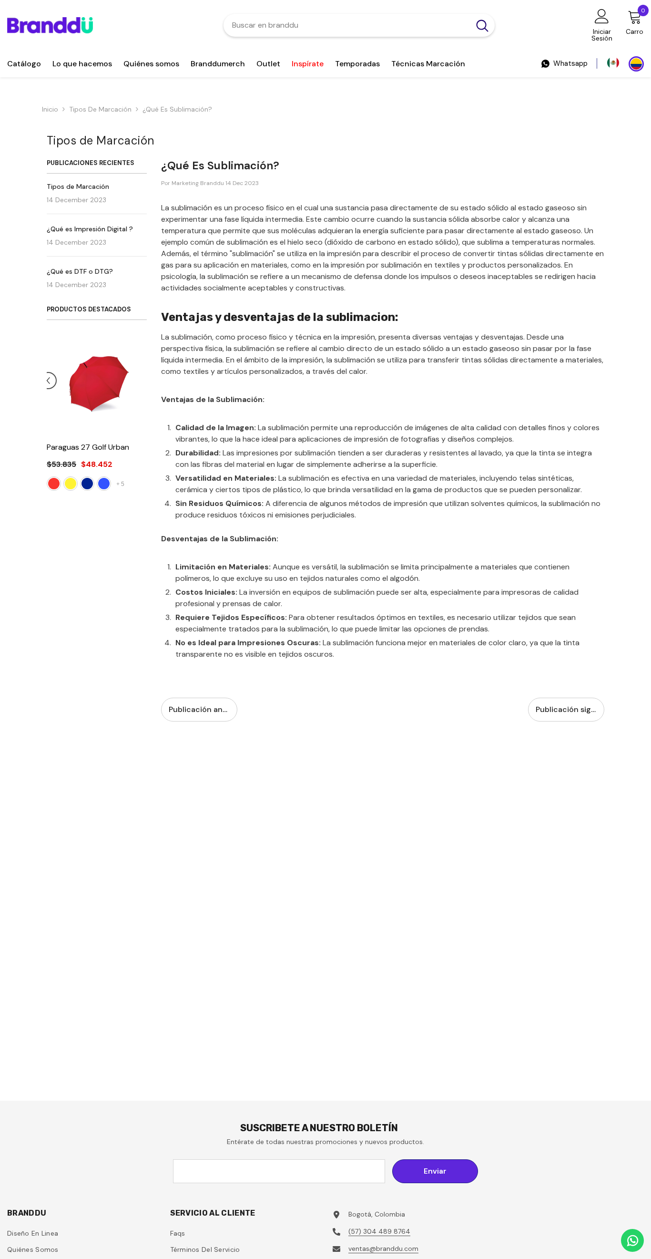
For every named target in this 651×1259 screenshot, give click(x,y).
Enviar (435, 1171)
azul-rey (78, 495)
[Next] (145, 385)
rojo (95, 495)
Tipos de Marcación (100, 109)
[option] (88, 419)
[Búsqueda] (359, 25)
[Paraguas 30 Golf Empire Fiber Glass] (88, 384)
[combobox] (347, 25)
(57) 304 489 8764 (379, 1231)
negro (62, 495)
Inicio (50, 109)
